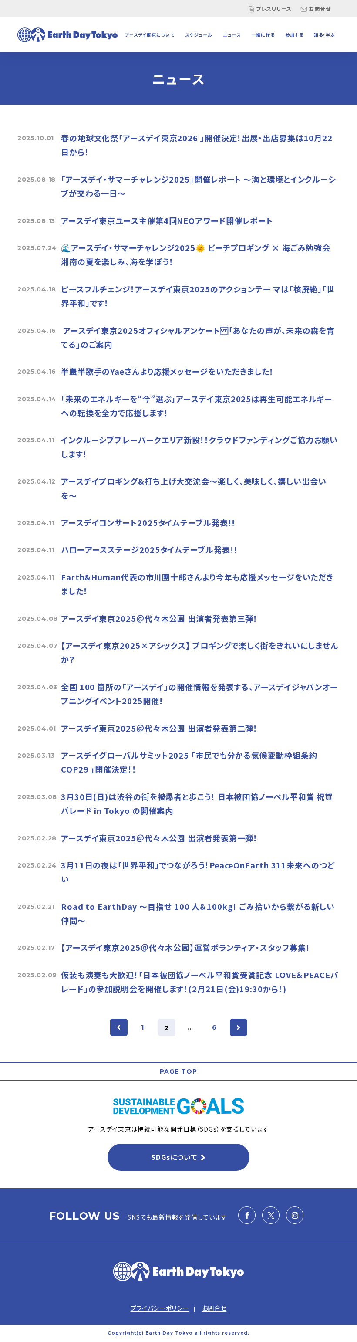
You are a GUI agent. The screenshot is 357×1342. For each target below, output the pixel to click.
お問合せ (320, 8)
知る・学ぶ (324, 34)
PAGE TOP (178, 1071)
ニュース (232, 34)
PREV (119, 1027)
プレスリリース (274, 8)
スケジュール (198, 34)
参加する (294, 34)
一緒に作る (263, 34)
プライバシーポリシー (160, 1308)
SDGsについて (174, 1157)
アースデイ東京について (150, 34)
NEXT (238, 1027)
